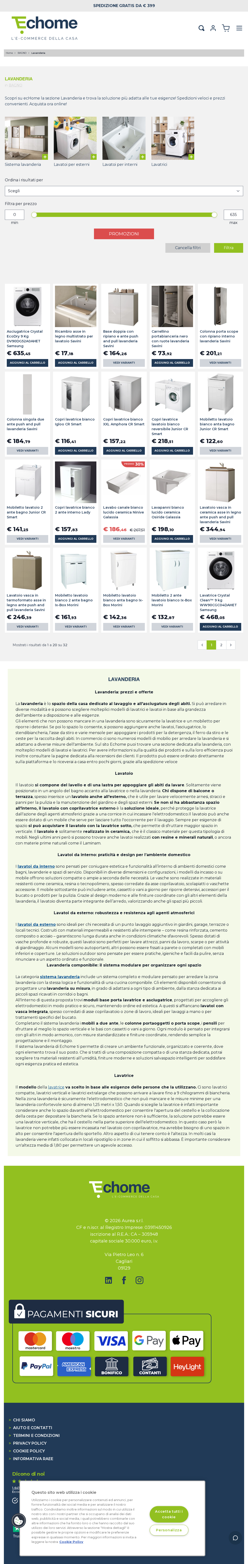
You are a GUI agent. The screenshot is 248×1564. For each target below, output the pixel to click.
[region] (112, 1518)
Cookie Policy (27, 1451)
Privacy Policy (27, 1443)
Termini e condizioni (34, 1435)
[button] (18, 1520)
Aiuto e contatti (30, 1428)
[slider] (34, 215)
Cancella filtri (188, 247)
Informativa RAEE (31, 1459)
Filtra (228, 247)
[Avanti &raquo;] (230, 645)
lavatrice (56, 1087)
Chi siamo (22, 1420)
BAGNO (22, 53)
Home (9, 53)
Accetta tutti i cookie (169, 1514)
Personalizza (169, 1530)
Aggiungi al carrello (27, 362)
